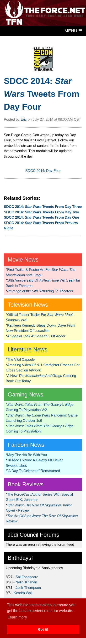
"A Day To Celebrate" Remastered (33, 471)
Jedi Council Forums (33, 534)
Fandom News (26, 445)
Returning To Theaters (40, 291)
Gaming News (25, 394)
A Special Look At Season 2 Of (36, 336)
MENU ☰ (73, 30)
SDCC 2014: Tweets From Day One (41, 217)
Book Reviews (25, 484)
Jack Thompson (28, 588)
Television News (28, 304)
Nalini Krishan (26, 582)
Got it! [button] (43, 629)
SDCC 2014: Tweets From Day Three (43, 207)
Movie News (23, 259)
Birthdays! (20, 558)
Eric (24, 119)
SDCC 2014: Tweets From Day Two (41, 212)
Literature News (27, 349)
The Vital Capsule (21, 359)
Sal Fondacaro (27, 577)
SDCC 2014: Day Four (43, 171)
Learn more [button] (17, 617)
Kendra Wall (23, 593)
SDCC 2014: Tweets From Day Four (41, 94)
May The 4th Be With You (27, 455)
